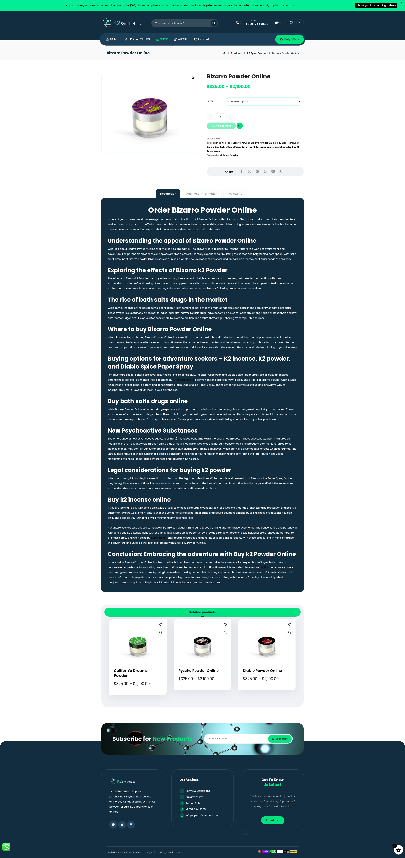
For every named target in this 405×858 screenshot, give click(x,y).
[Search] (212, 23)
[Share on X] (249, 171)
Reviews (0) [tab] (235, 194)
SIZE (210, 101)
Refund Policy (194, 803)
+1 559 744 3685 (196, 809)
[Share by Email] (273, 171)
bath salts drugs (222, 142)
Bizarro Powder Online (263, 142)
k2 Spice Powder (229, 155)
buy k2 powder (283, 146)
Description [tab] (168, 194)
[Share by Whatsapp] (265, 171)
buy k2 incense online (261, 146)
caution (264, 567)
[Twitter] (122, 825)
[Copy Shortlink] (281, 171)
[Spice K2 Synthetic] (123, 22)
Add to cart (223, 126)
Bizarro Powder (241, 142)
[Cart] (276, 23)
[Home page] (224, 53)
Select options (140, 695)
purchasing (158, 538)
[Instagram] (131, 825)
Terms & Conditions (198, 791)
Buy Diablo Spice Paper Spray (232, 146)
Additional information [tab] (201, 194)
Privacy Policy (194, 797)
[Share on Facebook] (241, 171)
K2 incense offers (183, 380)
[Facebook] (113, 825)
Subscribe (282, 738)
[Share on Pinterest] (257, 171)
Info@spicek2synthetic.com (203, 815)
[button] (193, 78)
